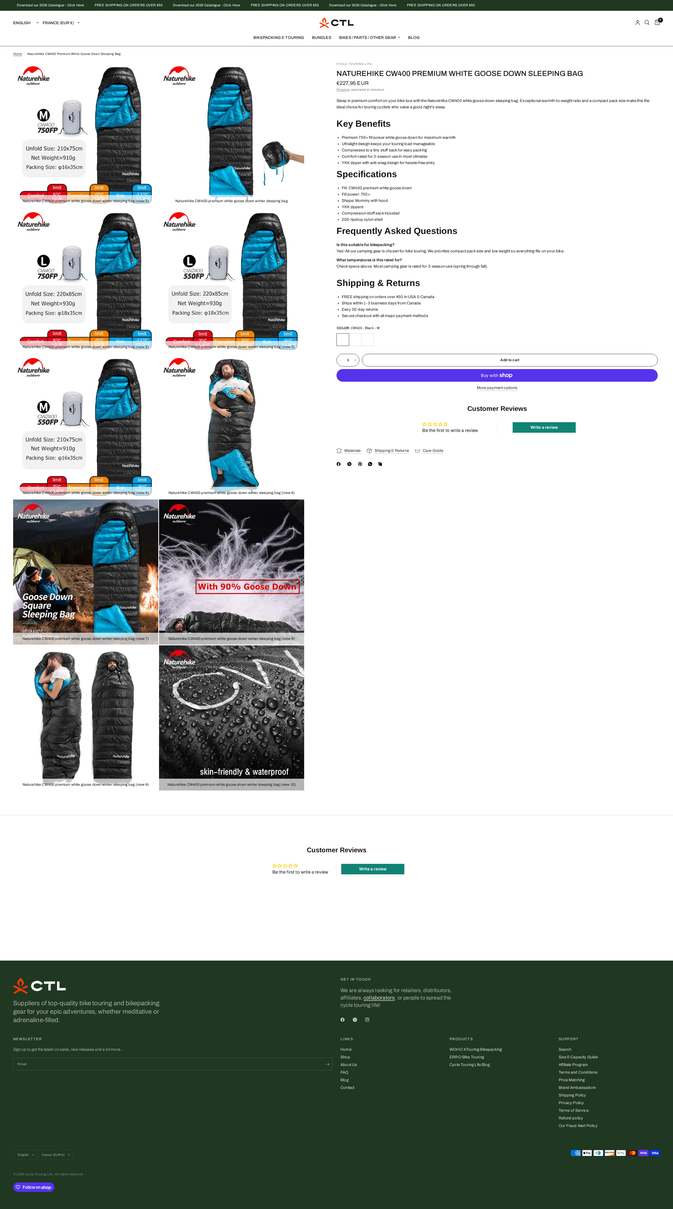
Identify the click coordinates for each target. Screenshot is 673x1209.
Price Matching (572, 1080)
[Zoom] (147, 73)
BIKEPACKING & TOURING (278, 37)
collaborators (379, 998)
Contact (347, 1087)
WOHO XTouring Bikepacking (476, 1049)
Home (17, 54)
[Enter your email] (327, 1064)
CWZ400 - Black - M (355, 339)
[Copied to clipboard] (381, 464)
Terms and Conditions (578, 1072)
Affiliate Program (573, 1065)
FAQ (344, 1072)
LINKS (346, 1039)
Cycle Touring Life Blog (470, 1065)
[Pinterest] (361, 464)
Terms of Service (574, 1110)
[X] (350, 464)
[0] (656, 22)
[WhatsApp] (371, 464)
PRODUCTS (461, 1039)
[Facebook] (339, 464)
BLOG (414, 37)
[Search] (647, 22)
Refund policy (571, 1118)
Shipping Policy (572, 1095)
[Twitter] (358, 1020)
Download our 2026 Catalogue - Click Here (173, 5)
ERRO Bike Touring (467, 1057)
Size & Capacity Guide (578, 1057)
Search (565, 1049)
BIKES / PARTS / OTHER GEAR (367, 37)
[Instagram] (371, 1020)
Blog (344, 1080)
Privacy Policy (571, 1103)
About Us (348, 1065)
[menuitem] (278, 37)
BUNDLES (321, 37)
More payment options (497, 388)
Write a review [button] (544, 427)
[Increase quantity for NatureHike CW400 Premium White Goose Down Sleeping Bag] (355, 360)
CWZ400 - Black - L (367, 339)
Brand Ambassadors (577, 1087)
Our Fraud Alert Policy (578, 1126)
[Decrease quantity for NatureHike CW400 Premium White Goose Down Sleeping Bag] (341, 360)
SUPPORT (569, 1039)
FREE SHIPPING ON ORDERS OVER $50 (95, 5)
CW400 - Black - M (342, 339)
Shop (345, 1057)
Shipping (343, 89)
